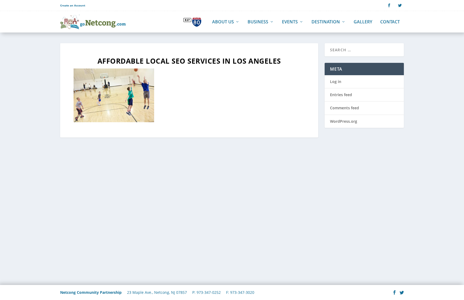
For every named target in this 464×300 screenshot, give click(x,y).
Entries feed (341, 94)
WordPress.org (343, 121)
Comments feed (344, 107)
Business (258, 22)
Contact (390, 22)
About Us (223, 22)
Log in (335, 81)
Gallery (363, 22)
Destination (325, 22)
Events (290, 22)
